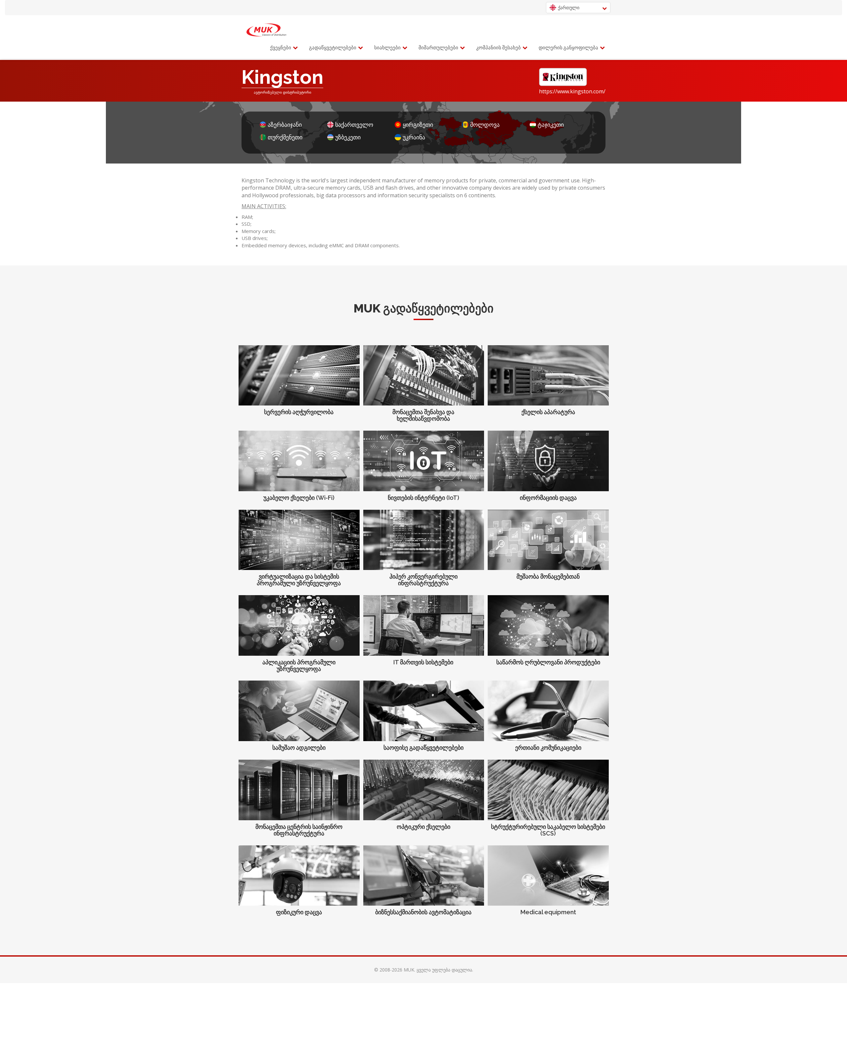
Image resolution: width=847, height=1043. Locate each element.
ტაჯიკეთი (551, 124)
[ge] (266, 30)
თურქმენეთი (285, 137)
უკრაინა (414, 137)
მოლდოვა (485, 124)
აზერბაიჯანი (285, 124)
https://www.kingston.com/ (572, 91)
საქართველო (354, 124)
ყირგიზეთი (418, 124)
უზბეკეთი (348, 137)
